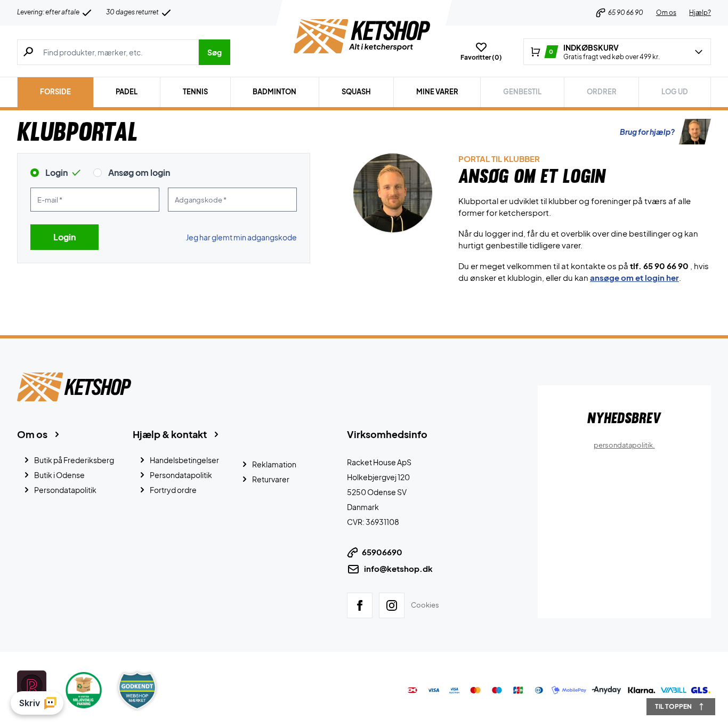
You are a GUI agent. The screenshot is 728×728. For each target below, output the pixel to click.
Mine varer (437, 91)
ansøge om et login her (634, 277)
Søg (214, 52)
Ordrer (602, 91)
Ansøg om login (139, 172)
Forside (55, 91)
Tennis (195, 91)
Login (56, 172)
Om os (666, 13)
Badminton (274, 91)
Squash (356, 91)
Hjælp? (700, 13)
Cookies (425, 604)
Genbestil (522, 91)
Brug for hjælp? (647, 131)
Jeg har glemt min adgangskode (241, 237)
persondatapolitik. (624, 445)
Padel (126, 91)
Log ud (674, 91)
